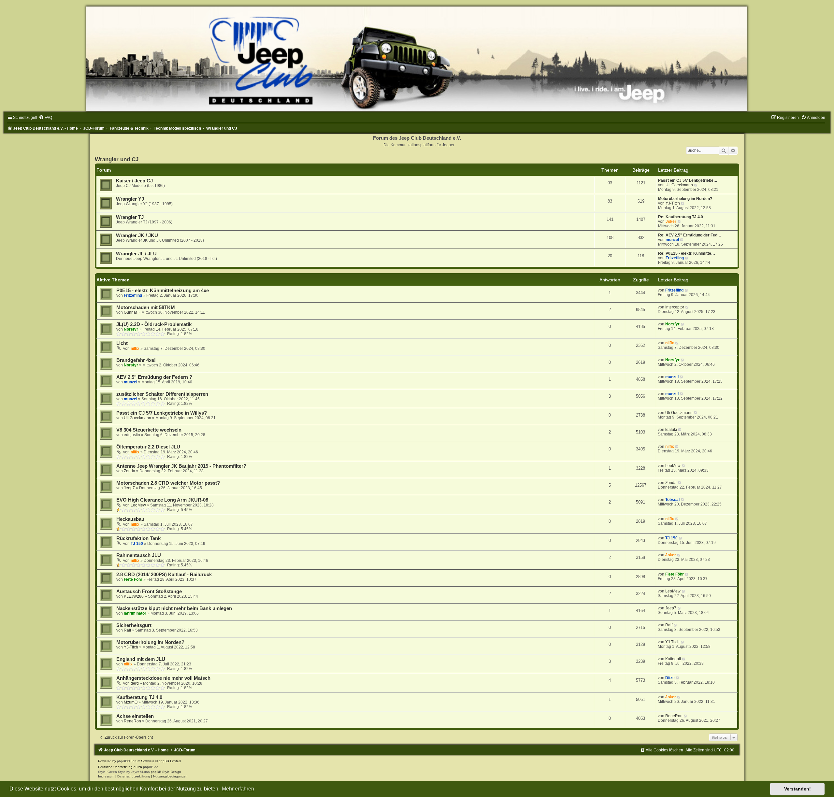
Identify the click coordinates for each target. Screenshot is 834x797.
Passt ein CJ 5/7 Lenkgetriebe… (687, 180)
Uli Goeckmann (679, 185)
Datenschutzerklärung (133, 776)
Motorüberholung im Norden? (685, 198)
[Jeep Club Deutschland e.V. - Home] (417, 59)
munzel (672, 239)
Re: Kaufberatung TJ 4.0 (680, 217)
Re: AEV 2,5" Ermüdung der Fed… (689, 235)
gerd (135, 683)
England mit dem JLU (140, 659)
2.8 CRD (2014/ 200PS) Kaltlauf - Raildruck (164, 574)
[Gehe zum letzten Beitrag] (686, 290)
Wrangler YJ (130, 199)
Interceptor (674, 307)
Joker (671, 221)
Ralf (127, 630)
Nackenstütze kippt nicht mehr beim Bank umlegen (174, 608)
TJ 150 (137, 543)
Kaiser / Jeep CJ (134, 180)
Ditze (670, 678)
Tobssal (672, 499)
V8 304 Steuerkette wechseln (148, 430)
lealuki (671, 429)
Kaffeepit (673, 659)
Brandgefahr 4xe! (136, 360)
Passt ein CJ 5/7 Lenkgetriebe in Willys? (161, 413)
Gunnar (130, 312)
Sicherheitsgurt (133, 625)
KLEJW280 (134, 596)
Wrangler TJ (130, 217)
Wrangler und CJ (116, 159)
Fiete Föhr (133, 579)
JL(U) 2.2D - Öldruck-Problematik (154, 324)
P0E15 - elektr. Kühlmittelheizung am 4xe (162, 290)
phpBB (122, 761)
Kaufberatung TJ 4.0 (139, 697)
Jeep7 (129, 488)
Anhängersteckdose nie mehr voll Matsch (163, 678)
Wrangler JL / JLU (136, 253)
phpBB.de (150, 767)
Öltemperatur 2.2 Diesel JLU (148, 446)
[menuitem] (45, 117)
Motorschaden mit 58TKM (145, 307)
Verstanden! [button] (797, 788)
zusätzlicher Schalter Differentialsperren (162, 394)
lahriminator (135, 613)
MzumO (130, 702)
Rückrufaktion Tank (138, 538)
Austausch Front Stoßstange (149, 591)
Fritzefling (675, 258)
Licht (122, 343)
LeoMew (673, 465)
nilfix (135, 348)
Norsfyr (131, 329)
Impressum (106, 776)
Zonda (129, 471)
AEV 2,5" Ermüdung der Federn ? (154, 377)
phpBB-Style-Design (166, 772)
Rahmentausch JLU (138, 555)
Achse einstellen (135, 716)
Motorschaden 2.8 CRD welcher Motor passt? (168, 483)
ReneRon (132, 721)
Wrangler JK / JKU (137, 235)
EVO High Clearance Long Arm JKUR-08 (162, 500)
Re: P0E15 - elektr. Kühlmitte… (686, 253)
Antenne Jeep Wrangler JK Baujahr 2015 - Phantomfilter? (181, 466)
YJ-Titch (673, 203)
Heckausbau (130, 519)
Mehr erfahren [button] (238, 788)
